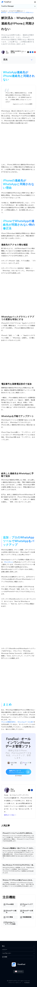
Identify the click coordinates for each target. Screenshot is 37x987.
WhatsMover (8, 562)
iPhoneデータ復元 (11, 911)
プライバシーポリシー (14, 982)
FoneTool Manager (7, 6)
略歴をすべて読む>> (10, 815)
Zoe (7, 52)
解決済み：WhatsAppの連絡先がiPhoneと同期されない (17, 12)
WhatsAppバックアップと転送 (10, 923)
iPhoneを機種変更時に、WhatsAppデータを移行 (17, 722)
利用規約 (27, 982)
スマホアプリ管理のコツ (16, 11)
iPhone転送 (10, 904)
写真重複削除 (27, 917)
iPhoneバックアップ (27, 905)
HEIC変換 (9, 917)
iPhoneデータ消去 (28, 911)
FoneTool (7, 2)
